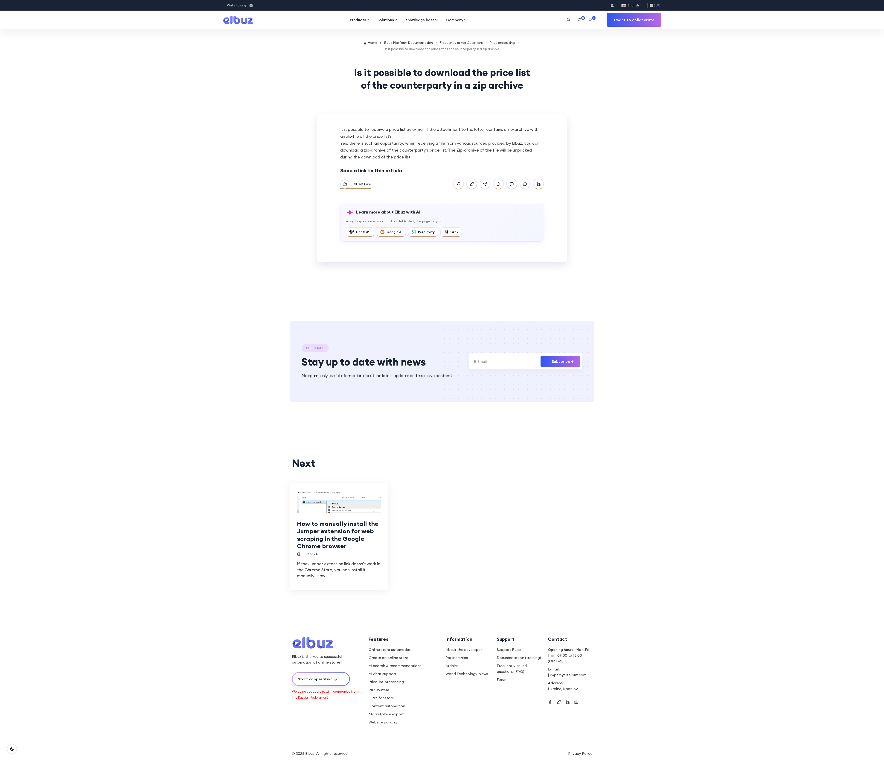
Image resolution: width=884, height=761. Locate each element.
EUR (656, 5)
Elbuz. (310, 753)
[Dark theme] (12, 749)
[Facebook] (458, 184)
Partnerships (456, 657)
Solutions (386, 20)
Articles (452, 665)
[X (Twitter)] (471, 184)
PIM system (379, 690)
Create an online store (388, 657)
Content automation (387, 706)
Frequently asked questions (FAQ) (512, 668)
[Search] (568, 19)
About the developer (463, 649)
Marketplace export (386, 714)
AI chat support (382, 673)
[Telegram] (485, 184)
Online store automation (390, 649)
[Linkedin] (538, 184)
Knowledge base (420, 20)
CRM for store (381, 698)
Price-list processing (386, 681)
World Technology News (466, 673)
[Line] (525, 184)
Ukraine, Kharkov (563, 688)
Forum (502, 679)
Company (454, 20)
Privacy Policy (580, 753)
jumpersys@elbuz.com (567, 675)
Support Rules (509, 649)
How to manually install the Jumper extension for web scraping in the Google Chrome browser (337, 535)
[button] (634, 20)
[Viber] (498, 184)
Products (358, 20)
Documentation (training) (519, 657)
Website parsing (383, 722)
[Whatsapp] (511, 184)
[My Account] (614, 5)
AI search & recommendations (395, 665)
